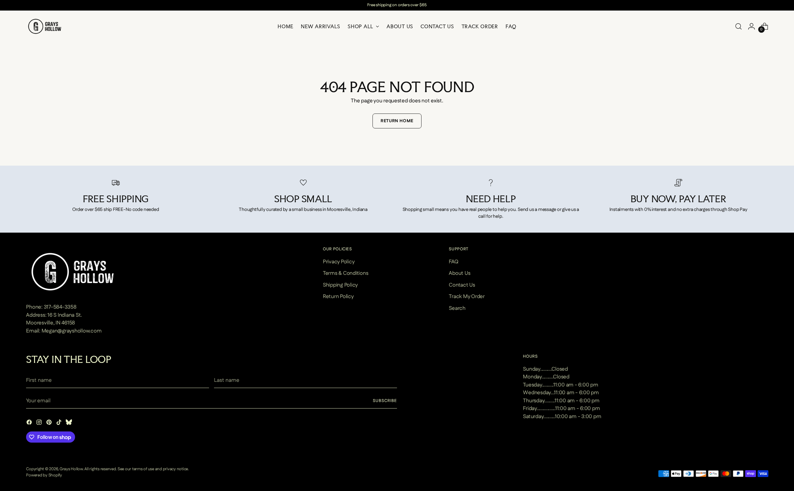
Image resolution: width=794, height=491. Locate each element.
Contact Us (462, 285)
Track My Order (466, 296)
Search (457, 308)
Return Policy (338, 296)
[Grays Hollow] (44, 26)
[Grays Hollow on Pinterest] (49, 423)
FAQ (453, 262)
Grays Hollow (71, 469)
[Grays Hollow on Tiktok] (59, 423)
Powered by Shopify (44, 475)
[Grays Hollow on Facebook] (29, 423)
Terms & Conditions (345, 273)
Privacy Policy (339, 262)
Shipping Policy (340, 285)
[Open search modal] (738, 26)
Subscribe (385, 401)
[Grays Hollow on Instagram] (39, 423)
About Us (459, 273)
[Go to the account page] (751, 26)
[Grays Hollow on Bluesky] (69, 423)
